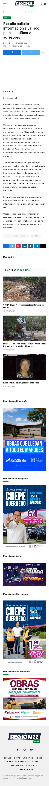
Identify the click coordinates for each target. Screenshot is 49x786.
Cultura (36, 762)
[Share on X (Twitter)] (31, 52)
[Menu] (4, 4)
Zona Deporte (16, 765)
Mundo (10, 762)
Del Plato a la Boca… (24, 769)
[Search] (45, 4)
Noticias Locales (21, 236)
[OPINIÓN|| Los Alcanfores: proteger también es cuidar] (24, 289)
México (39, 758)
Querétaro (35, 236)
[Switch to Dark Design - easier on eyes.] (40, 4)
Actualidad (31, 765)
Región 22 (9, 43)
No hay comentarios (13, 46)
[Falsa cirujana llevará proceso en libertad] (24, 366)
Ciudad (17, 758)
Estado (7, 18)
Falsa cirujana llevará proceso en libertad (21, 383)
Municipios (28, 758)
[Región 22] (24, 4)
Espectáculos (22, 762)
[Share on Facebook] (12, 52)
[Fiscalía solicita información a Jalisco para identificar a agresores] (24, 71)
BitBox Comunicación (25, 778)
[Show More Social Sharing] (43, 52)
